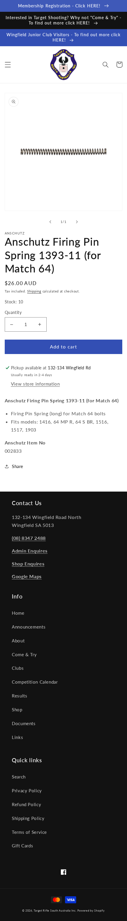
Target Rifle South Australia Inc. (55, 910)
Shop (17, 709)
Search (19, 776)
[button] (7, 64)
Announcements (28, 626)
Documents (24, 723)
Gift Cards (22, 845)
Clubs (18, 668)
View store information (35, 383)
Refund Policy (26, 804)
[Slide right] (76, 221)
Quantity (13, 312)
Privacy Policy (27, 790)
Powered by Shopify (91, 910)
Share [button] (17, 466)
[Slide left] (50, 221)
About (18, 640)
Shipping (34, 291)
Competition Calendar (35, 681)
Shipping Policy (28, 818)
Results (19, 695)
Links (17, 737)
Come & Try (24, 654)
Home (18, 613)
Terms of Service (29, 832)
